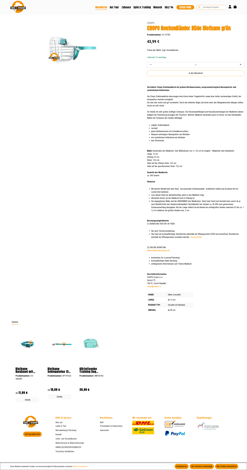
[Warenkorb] (235, 7)
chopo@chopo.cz (154, 286)
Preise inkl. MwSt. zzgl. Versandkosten (162, 50)
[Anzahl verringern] (151, 65)
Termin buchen (196, 237)
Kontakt (58, 434)
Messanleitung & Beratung (65, 430)
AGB (101, 422)
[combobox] (214, 7)
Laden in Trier (60, 426)
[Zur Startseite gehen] (18, 7)
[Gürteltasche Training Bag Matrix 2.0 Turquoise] (92, 343)
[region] (123, 366)
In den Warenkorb (196, 73)
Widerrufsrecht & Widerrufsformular (69, 443)
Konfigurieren (181, 466)
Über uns (59, 422)
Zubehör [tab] (15, 322)
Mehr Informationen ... (81, 466)
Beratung (185, 7)
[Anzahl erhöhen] (240, 65)
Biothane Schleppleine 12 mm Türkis (58, 370)
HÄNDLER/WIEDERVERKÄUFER (68, 447)
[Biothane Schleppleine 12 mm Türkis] (60, 344)
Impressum (104, 430)
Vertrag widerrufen (32, 434)
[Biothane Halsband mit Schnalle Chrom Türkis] (28, 344)
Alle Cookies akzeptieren (227, 466)
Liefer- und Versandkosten (66, 439)
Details (27, 400)
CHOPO (150, 23)
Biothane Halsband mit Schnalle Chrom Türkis (26, 370)
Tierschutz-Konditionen (64, 451)
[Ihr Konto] (230, 7)
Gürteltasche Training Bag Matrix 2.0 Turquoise (88, 370)
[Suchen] (199, 7)
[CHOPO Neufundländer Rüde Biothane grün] (70, 48)
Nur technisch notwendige (201, 466)
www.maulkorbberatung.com (158, 250)
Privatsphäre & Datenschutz (111, 426)
